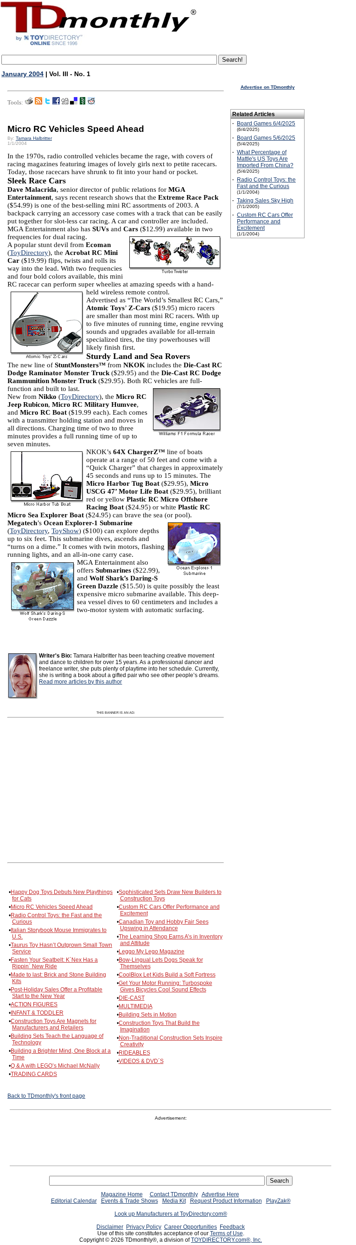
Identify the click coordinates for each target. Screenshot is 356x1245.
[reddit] (91, 102)
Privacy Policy (143, 1227)
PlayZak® (278, 1201)
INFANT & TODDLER (37, 1013)
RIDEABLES (134, 1052)
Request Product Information (226, 1201)
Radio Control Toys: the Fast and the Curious (266, 182)
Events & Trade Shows (129, 1201)
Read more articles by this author (80, 681)
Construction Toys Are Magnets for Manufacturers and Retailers (53, 1024)
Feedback (232, 1227)
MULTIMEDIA (136, 1006)
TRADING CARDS (34, 1074)
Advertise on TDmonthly (268, 87)
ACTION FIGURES (34, 1004)
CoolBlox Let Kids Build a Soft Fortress (167, 974)
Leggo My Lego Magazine (151, 951)
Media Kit (174, 1201)
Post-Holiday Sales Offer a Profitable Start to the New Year (56, 992)
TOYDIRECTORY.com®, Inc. (226, 1240)
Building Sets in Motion (148, 1014)
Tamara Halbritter (34, 138)
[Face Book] (56, 102)
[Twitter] (47, 102)
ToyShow (65, 531)
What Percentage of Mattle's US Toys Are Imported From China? (265, 159)
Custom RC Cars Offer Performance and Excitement (265, 221)
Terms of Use (226, 1233)
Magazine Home (122, 1194)
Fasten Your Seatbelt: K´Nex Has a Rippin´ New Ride (54, 963)
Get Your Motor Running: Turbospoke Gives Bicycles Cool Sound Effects (165, 986)
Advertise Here (220, 1194)
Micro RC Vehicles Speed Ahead (52, 907)
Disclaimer (109, 1227)
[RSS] (38, 102)
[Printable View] (29, 102)
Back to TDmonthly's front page (46, 1096)
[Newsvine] (82, 102)
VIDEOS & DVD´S (141, 1061)
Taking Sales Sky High (265, 200)
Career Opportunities (190, 1227)
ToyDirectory (29, 252)
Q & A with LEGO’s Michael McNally (55, 1065)
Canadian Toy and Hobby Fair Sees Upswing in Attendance (164, 925)
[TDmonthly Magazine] (98, 45)
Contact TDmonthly (174, 1194)
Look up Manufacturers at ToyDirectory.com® (170, 1214)
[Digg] (65, 102)
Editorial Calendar (74, 1201)
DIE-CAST (132, 998)
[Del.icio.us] (73, 102)
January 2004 (22, 74)
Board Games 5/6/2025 (266, 138)
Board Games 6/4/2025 (266, 123)
